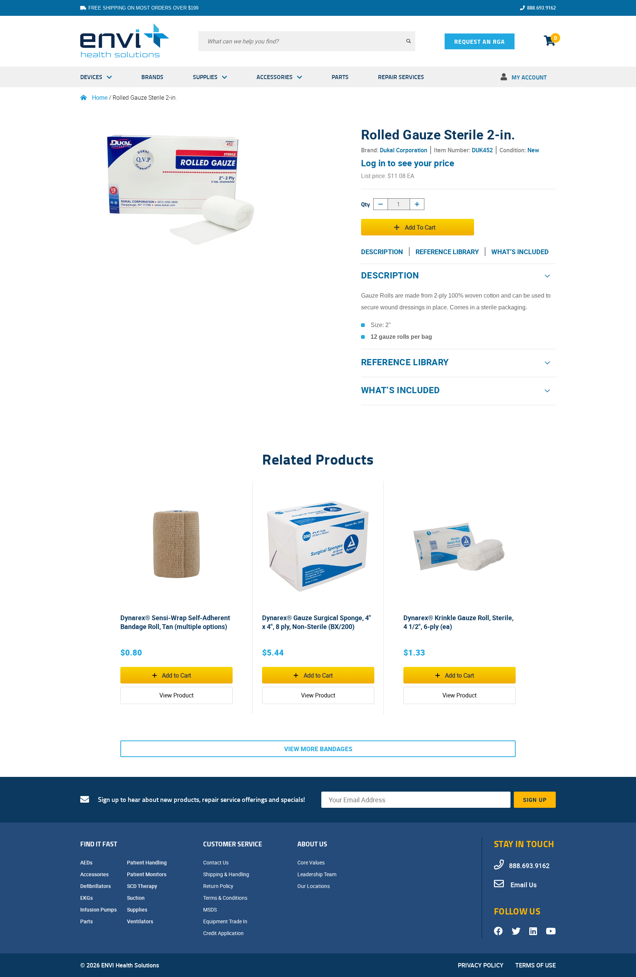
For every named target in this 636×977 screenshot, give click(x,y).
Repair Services (401, 76)
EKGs (87, 897)
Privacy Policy (481, 965)
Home (99, 97)
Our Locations (314, 885)
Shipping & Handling (226, 874)
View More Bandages (318, 749)
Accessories (275, 76)
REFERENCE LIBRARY (447, 251)
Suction (136, 897)
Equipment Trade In (225, 921)
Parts (340, 76)
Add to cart (420, 227)
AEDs (86, 862)
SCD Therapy (142, 885)
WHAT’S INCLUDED (520, 251)
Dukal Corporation (403, 150)
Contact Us (216, 862)
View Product (176, 695)
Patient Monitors (147, 874)
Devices (91, 76)
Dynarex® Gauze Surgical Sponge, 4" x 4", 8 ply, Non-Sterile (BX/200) (316, 622)
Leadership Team (317, 874)
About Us (312, 844)
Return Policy (218, 885)
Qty (365, 204)
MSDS (210, 909)
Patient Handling (147, 862)
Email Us (523, 884)
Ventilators (140, 921)
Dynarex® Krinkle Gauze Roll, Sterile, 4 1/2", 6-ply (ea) (458, 622)
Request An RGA (479, 41)
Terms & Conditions (225, 897)
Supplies (205, 76)
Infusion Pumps (99, 909)
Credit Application (224, 933)
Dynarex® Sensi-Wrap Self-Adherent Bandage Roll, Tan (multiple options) (175, 622)
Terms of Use (535, 965)
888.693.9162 (541, 7)
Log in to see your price (407, 163)
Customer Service (232, 844)
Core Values (311, 862)
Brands (152, 76)
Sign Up (535, 799)
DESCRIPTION (382, 251)
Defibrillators (96, 885)
